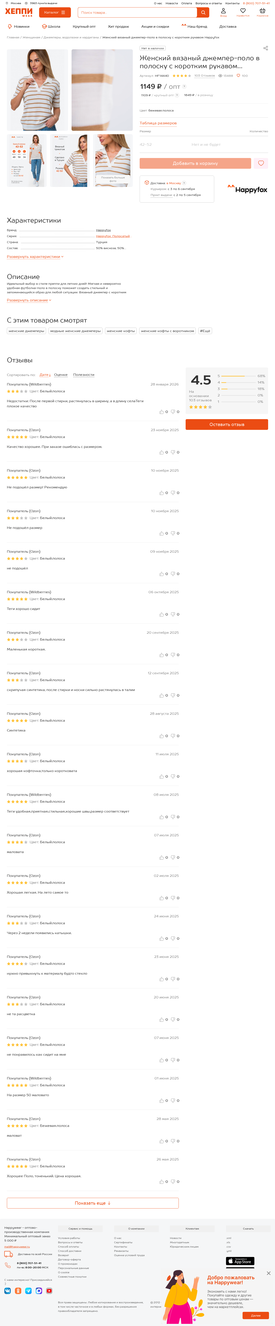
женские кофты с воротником (167, 331)
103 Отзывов (204, 75)
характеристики (33, 256)
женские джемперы (26, 331)
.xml (228, 1238)
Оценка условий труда (129, 1255)
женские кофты (121, 331)
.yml (228, 1250)
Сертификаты (123, 1242)
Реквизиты (121, 1250)
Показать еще (90, 1203)
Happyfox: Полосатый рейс (113, 236)
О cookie (63, 1272)
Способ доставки (69, 1250)
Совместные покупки (72, 1276)
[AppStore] (240, 1261)
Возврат (63, 1255)
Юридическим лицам (184, 1246)
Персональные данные (73, 1268)
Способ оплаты (68, 1246)
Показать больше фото (113, 179)
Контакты (232, 3)
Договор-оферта (69, 1259)
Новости (172, 3)
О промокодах (68, 1263)
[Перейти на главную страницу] (18, 12)
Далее (256, 1315)
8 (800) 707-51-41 (256, 3)
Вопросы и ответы (209, 3)
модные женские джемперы (75, 331)
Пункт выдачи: (162, 195)
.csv (228, 1246)
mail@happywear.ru (17, 1246)
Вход (223, 15)
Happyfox (103, 230)
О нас (158, 3)
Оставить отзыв (226, 424)
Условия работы (69, 1238)
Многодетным (179, 1242)
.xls (228, 1242)
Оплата (186, 3)
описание (27, 300)
